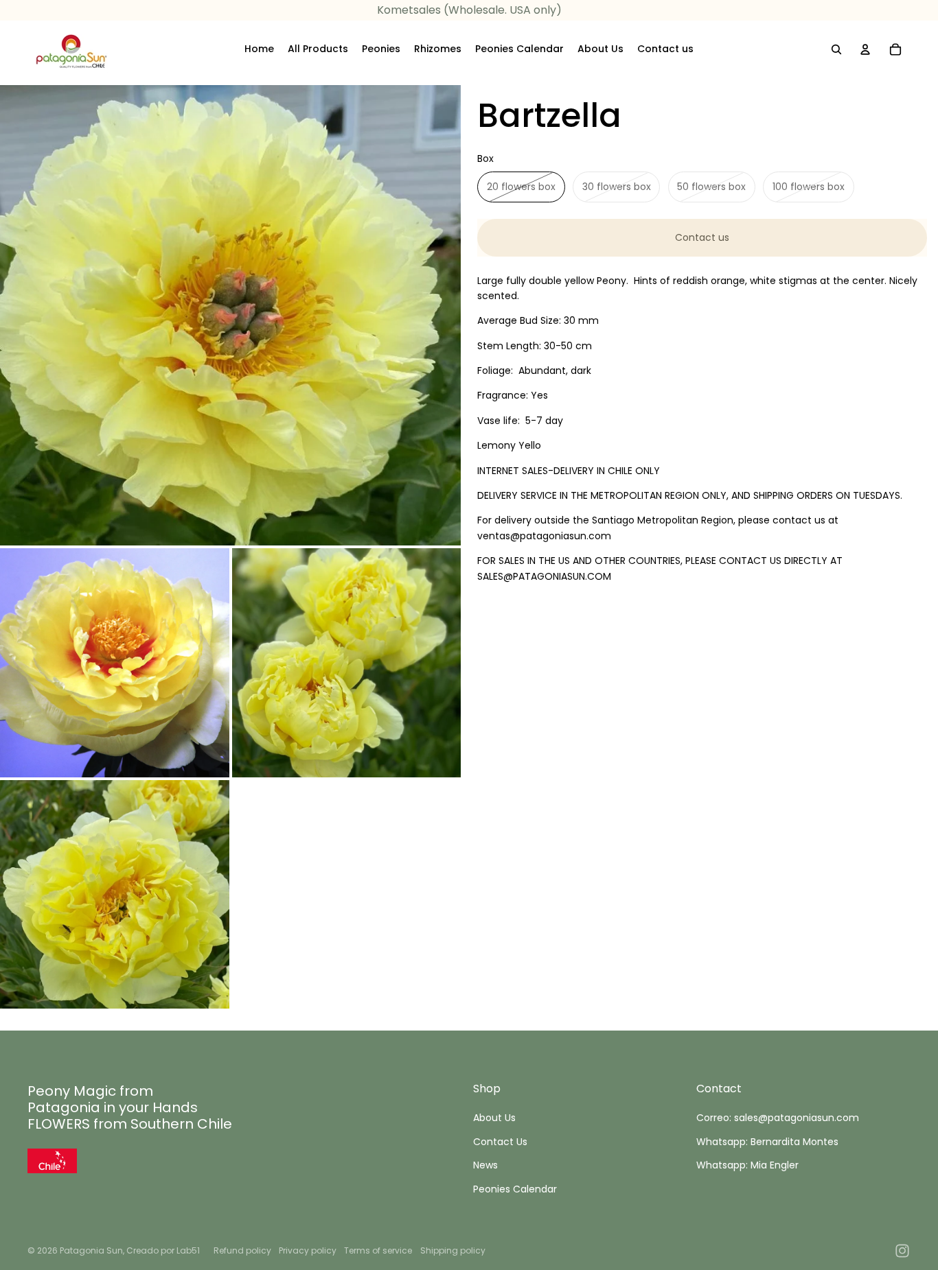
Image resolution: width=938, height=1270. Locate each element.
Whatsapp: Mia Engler (747, 1165)
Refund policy (242, 1250)
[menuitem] (259, 49)
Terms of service (378, 1250)
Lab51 (188, 1250)
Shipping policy (452, 1250)
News (485, 1165)
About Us (494, 1118)
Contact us (702, 237)
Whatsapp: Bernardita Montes (767, 1142)
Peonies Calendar (515, 1189)
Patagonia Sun (91, 1250)
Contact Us (500, 1142)
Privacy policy (307, 1250)
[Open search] (836, 49)
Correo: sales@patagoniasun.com (777, 1118)
